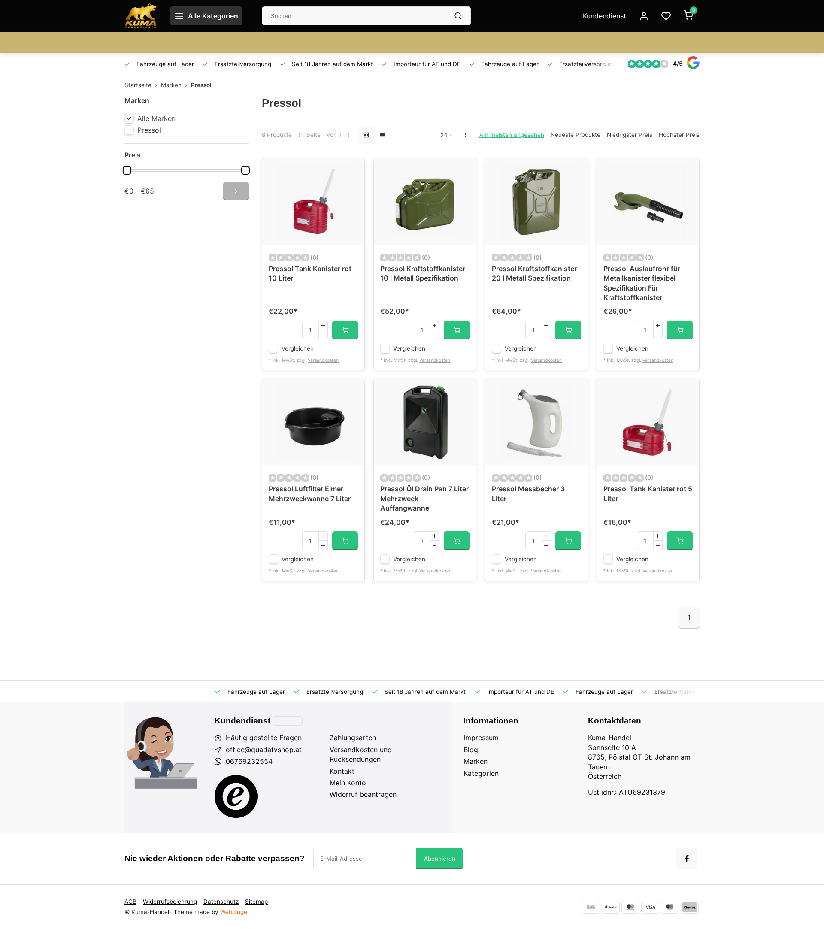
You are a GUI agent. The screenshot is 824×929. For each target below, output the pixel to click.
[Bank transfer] (591, 907)
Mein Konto (348, 782)
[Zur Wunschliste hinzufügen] (351, 172)
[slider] (127, 170)
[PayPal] (611, 907)
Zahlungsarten (353, 737)
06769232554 (249, 761)
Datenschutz (221, 901)
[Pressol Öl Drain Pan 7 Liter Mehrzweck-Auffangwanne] (425, 422)
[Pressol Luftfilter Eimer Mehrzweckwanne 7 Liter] (313, 422)
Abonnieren (439, 858)
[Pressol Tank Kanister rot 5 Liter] (648, 422)
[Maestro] (670, 907)
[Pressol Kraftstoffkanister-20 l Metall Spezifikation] (536, 202)
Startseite (137, 85)
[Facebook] (686, 858)
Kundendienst (604, 16)
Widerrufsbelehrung (170, 901)
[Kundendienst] (288, 721)
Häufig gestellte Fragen (264, 737)
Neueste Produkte (575, 134)
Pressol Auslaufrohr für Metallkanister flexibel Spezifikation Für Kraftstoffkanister (641, 283)
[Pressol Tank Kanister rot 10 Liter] (313, 202)
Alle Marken (156, 118)
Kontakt (342, 771)
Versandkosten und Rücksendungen (361, 754)
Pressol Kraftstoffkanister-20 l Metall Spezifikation (536, 273)
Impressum (481, 737)
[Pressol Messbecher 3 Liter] (536, 422)
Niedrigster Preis (629, 134)
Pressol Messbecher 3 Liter (528, 493)
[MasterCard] (630, 907)
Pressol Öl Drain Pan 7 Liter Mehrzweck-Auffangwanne (424, 498)
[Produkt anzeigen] (345, 330)
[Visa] (650, 907)
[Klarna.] (690, 907)
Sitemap (256, 901)
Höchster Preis (679, 134)
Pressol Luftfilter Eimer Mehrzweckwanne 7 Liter (310, 493)
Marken (171, 85)
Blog (471, 749)
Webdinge (233, 911)
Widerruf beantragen (363, 794)
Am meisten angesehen (511, 134)
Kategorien (481, 773)
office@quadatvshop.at (264, 749)
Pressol (201, 85)
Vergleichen (298, 348)
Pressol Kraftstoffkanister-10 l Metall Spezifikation (424, 273)
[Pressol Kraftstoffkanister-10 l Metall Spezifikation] (425, 202)
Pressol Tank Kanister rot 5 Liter (647, 493)
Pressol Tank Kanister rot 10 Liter (310, 273)
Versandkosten (323, 360)
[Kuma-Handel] (140, 16)
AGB (130, 901)
